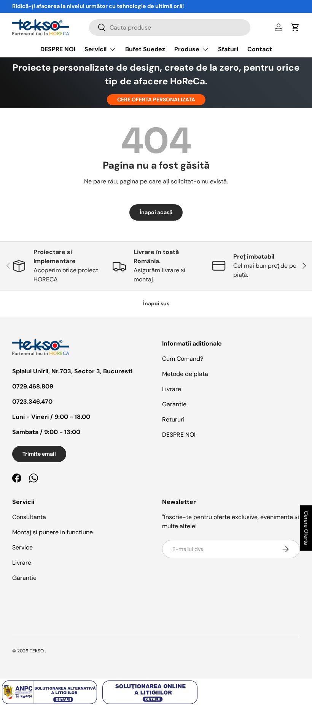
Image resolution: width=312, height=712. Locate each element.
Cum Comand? (182, 359)
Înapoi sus (156, 303)
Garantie (174, 404)
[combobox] (170, 27)
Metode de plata (185, 374)
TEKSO (37, 651)
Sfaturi (228, 49)
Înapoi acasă (156, 212)
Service (22, 547)
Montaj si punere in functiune (52, 532)
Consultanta (29, 517)
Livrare (171, 389)
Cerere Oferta (306, 528)
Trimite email (39, 453)
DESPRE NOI (57, 49)
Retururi (173, 419)
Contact (259, 49)
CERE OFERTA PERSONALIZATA (156, 99)
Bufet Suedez (145, 49)
